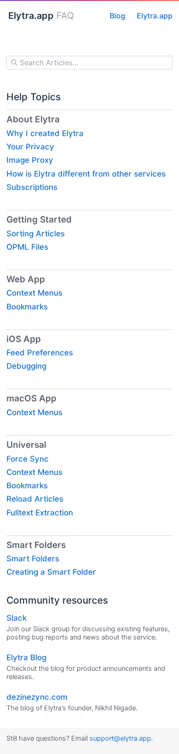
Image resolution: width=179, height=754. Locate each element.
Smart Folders (32, 558)
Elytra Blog (26, 657)
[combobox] (89, 62)
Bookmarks (27, 306)
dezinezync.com (36, 697)
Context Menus (34, 292)
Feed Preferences (39, 352)
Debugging (26, 366)
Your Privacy (30, 146)
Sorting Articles (35, 233)
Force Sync (27, 458)
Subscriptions (31, 187)
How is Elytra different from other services (86, 173)
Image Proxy (29, 160)
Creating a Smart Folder (51, 572)
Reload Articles (34, 498)
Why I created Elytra (45, 133)
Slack (16, 618)
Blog (117, 15)
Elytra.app (155, 15)
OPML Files (27, 246)
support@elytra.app (120, 738)
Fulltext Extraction (39, 512)
